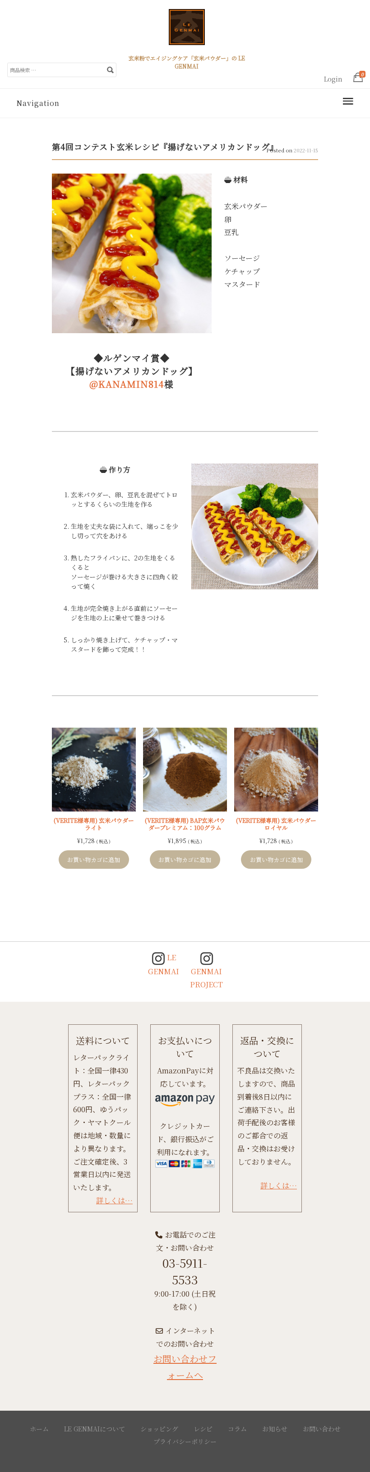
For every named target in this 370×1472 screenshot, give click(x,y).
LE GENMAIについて (94, 1428)
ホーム (39, 1428)
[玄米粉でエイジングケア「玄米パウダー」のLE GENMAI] (187, 30)
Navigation (38, 103)
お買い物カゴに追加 (93, 859)
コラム (237, 1428)
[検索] (110, 69)
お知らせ (274, 1428)
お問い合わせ (322, 1428)
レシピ (203, 1428)
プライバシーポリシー (185, 1441)
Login (333, 78)
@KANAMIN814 (126, 383)
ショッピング (159, 1428)
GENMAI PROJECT (206, 978)
